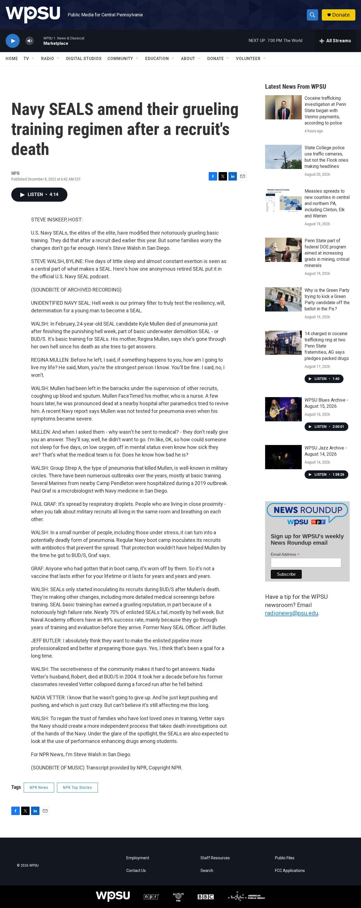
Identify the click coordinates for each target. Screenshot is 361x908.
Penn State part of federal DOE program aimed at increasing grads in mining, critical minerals (327, 253)
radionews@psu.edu (291, 613)
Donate (341, 15)
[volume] (29, 41)
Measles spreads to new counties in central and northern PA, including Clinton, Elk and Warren (327, 203)
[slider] (38, 41)
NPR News (39, 787)
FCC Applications (290, 871)
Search (207, 871)
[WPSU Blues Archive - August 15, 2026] (283, 409)
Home (12, 58)
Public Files (284, 858)
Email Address (285, 554)
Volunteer (248, 58)
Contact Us (136, 871)
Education (157, 58)
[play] (12, 41)
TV (26, 58)
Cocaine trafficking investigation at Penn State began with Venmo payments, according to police (325, 110)
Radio (47, 58)
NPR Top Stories (77, 787)
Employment (137, 858)
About (188, 58)
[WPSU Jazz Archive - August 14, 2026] (283, 457)
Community (120, 58)
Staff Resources (215, 858)
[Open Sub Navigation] (33, 58)
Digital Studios (84, 58)
